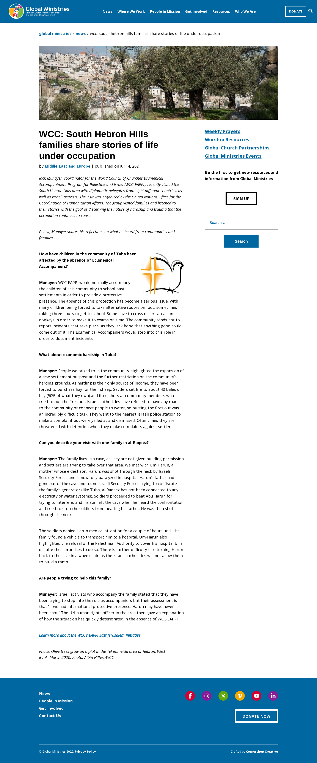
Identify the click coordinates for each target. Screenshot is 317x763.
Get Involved (196, 11)
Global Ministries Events (233, 156)
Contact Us (50, 715)
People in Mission (165, 11)
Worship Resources (227, 140)
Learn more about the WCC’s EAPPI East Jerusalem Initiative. (90, 635)
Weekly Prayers (222, 131)
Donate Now (256, 716)
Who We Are (245, 11)
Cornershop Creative (262, 751)
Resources (221, 11)
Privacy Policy (85, 751)
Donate (296, 11)
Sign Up (241, 198)
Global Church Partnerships (237, 148)
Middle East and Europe (67, 166)
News (107, 11)
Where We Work (131, 11)
